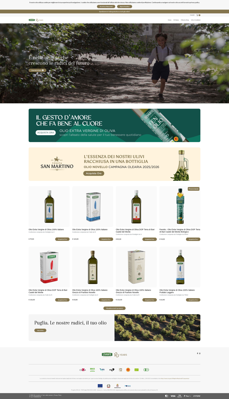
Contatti (192, 15)
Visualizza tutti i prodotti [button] (114, 308)
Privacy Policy (57, 395)
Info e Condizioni (195, 20)
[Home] (36, 20)
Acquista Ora (62, 239)
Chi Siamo (176, 20)
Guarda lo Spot (36, 70)
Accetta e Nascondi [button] (106, 6)
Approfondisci (124, 6)
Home (169, 20)
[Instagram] (199, 353)
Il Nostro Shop (185, 20)
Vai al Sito (40, 330)
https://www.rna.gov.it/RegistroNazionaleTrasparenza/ (175, 378)
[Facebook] (197, 353)
